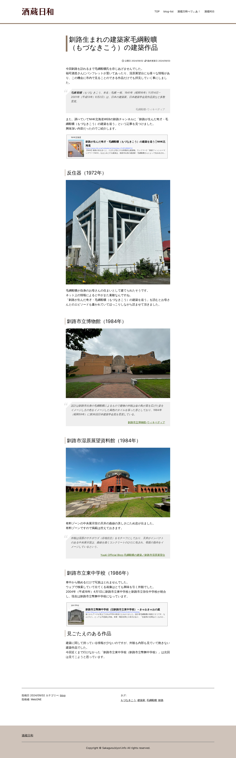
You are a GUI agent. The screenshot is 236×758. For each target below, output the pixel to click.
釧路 (160, 700)
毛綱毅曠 (152, 700)
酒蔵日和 (27, 735)
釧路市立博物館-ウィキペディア (146, 422)
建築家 (141, 700)
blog (63, 695)
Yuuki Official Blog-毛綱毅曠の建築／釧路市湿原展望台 (133, 554)
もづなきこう (128, 700)
